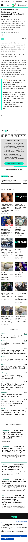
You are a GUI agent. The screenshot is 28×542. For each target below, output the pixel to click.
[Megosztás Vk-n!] (12, 135)
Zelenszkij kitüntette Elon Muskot (20, 273)
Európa (3, 32)
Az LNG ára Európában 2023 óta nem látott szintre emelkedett (7, 275)
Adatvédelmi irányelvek (21, 521)
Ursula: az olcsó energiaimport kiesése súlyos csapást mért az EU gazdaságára (6, 230)
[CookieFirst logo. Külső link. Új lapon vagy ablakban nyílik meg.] (1, 522)
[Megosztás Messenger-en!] (6, 135)
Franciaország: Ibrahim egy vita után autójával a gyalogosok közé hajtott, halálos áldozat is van (21, 253)
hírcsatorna (22, 5)
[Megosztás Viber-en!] (15, 135)
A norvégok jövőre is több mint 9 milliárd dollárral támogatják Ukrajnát (7, 296)
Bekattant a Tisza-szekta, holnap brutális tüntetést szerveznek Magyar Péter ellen (13, 403)
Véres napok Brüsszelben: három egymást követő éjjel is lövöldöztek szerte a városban (7, 252)
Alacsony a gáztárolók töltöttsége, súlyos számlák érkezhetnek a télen (20, 230)
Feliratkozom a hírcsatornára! (14, 163)
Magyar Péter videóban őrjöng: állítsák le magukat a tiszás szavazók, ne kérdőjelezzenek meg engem (12, 386)
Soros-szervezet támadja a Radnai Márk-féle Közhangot (13, 336)
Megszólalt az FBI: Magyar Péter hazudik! (10, 181)
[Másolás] (21, 135)
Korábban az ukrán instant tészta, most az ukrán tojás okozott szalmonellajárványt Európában (13, 412)
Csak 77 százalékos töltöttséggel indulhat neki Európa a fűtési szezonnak (21, 319)
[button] (2, 5)
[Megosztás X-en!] (24, 135)
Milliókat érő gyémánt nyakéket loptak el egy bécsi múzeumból (20, 206)
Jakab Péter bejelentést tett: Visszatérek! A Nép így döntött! (12, 395)
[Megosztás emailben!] (9, 135)
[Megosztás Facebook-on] (2, 135)
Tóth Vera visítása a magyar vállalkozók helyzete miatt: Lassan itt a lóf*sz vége (13, 376)
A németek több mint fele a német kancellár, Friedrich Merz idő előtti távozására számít (7, 320)
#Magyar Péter (5, 1)
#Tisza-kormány (17, 1)
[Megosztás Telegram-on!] (18, 135)
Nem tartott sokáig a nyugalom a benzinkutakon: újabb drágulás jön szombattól (14, 368)
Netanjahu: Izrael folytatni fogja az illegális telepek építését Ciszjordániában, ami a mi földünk (13, 352)
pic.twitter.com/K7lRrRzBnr (13, 102)
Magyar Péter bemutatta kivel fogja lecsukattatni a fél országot (14, 360)
